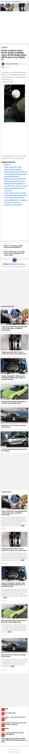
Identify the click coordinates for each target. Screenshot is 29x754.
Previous (1, 7)
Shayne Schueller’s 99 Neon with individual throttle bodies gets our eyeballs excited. (13, 377)
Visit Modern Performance (14, 752)
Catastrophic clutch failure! (13, 205)
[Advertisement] (14, 27)
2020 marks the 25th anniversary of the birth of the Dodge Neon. (13, 402)
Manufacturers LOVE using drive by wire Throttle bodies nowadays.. (13, 723)
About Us (7, 165)
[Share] (14, 103)
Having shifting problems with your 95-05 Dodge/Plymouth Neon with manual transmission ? (16, 174)
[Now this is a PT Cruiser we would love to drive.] (14, 415)
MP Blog (3, 323)
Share (3, 86)
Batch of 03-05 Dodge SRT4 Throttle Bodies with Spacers (12, 733)
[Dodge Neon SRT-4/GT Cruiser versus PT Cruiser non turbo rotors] (22, 7)
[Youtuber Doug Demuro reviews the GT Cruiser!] (14, 439)
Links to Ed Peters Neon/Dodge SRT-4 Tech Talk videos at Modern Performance (7, 9)
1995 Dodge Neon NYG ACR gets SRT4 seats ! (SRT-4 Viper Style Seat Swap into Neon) (14, 740)
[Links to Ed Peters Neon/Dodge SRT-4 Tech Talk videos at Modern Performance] (7, 7)
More (22, 526)
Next (28, 7)
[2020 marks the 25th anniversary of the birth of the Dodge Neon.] (14, 392)
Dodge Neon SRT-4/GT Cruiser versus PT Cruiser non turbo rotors (21, 9)
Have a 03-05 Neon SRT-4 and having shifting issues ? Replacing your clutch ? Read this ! (15, 200)
